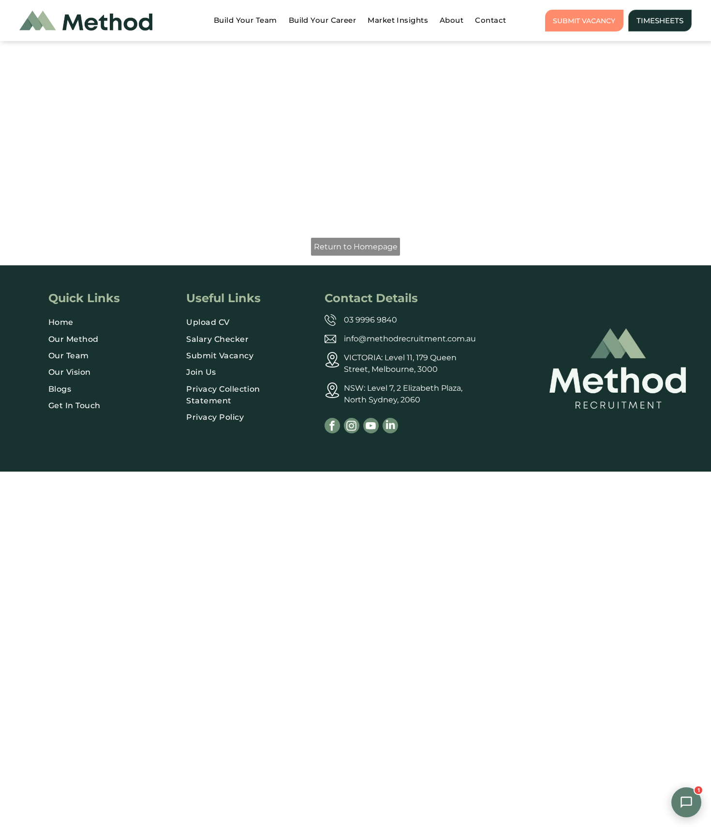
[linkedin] (390, 427)
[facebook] (332, 427)
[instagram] (351, 427)
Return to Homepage (356, 246)
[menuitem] (245, 21)
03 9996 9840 (370, 319)
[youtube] (371, 427)
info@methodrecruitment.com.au (410, 338)
